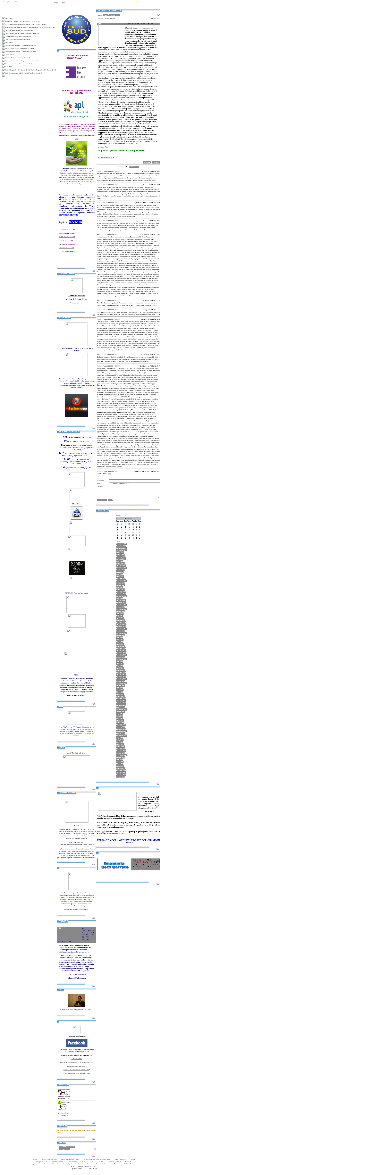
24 (121, 535)
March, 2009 (120, 768)
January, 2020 (120, 559)
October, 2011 (120, 707)
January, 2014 (120, 650)
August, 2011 (120, 711)
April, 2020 (119, 552)
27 (121, 524)
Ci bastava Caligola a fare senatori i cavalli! (77, 1073)
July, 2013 (119, 661)
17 (121, 532)
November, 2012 (121, 679)
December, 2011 (121, 703)
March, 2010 (120, 746)
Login (56, 2)
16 (117, 532)
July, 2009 (119, 759)
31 (136, 524)
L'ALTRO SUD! (76, 1059)
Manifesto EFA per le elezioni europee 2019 (97, 1159)
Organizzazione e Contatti (75, 1164)
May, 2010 (119, 742)
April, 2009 (119, 766)
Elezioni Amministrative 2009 (87, 1166)
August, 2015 (120, 611)
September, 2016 (121, 596)
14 (136, 529)
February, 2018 (121, 578)
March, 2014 (120, 646)
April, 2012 (119, 694)
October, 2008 (120, 777)
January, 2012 (120, 701)
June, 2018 (119, 572)
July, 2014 (119, 637)
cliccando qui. (84, 1051)
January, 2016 (120, 600)
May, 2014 (119, 642)
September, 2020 (121, 550)
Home (133, 7)
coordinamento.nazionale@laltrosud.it (76, 909)
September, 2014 (121, 633)
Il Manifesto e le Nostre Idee (49, 1159)
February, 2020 (121, 557)
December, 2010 (121, 729)
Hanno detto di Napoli (114, 1162)
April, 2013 (119, 668)
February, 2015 (121, 622)
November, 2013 (121, 655)
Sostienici (107, 1164)
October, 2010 (120, 733)
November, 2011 (121, 705)
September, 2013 (121, 659)
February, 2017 (121, 592)
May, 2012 (119, 692)
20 (133, 532)
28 (125, 524)
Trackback (156, 162)
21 (136, 532)
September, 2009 (121, 755)
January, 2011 (120, 727)
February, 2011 (121, 724)
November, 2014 (121, 629)
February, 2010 (121, 748)
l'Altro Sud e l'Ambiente (97, 1162)
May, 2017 (119, 587)
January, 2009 (120, 772)
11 (125, 529)
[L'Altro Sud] (76, 48)
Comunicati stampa (72, 1162)
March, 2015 (120, 620)
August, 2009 (120, 757)
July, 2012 (119, 687)
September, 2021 (121, 544)
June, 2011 (119, 716)
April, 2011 (119, 720)
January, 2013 (120, 674)
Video (84, 1162)
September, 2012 (121, 683)
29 (129, 524)
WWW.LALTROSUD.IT (106, 158)
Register (62, 2)
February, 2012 (121, 698)
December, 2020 (121, 546)
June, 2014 (119, 639)
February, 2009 (121, 770)
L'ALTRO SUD (64, 1149)
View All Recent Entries (67, 1147)
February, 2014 (121, 648)
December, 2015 (121, 602)
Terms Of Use (93, 1168)
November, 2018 (121, 568)
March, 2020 (120, 554)
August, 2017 (120, 585)
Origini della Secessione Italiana (70, 1159)
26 (117, 524)
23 (117, 535)
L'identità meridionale (120, 1159)
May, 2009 (119, 764)
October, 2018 (120, 570)
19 (129, 532)
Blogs (105, 15)
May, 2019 (119, 561)
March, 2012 (120, 696)
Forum (46, 1164)
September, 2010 (121, 735)
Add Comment (133, 167)
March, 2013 (120, 670)
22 (139, 532)
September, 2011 (121, 709)
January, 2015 (120, 624)
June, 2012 (119, 690)
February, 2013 (121, 672)
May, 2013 (119, 666)
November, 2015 (121, 605)
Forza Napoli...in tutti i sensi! (76, 1066)
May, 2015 (119, 615)
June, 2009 (119, 762)
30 (133, 524)
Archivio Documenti (58, 1164)
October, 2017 (120, 583)
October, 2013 (120, 657)
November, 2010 (121, 731)
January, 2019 (120, 565)
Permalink (147, 162)
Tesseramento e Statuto (93, 1164)
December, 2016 (121, 594)
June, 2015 (119, 613)
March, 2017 (120, 589)
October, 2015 (120, 607)
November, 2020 (121, 548)
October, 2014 (120, 631)
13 (133, 529)
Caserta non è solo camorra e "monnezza (76, 1070)
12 (129, 529)
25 (125, 535)
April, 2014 (119, 644)
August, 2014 (120, 635)
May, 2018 (119, 574)
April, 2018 (119, 576)
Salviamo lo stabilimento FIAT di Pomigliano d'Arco (76, 1062)
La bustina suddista (57, 1162)
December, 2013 (121, 653)
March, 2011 (120, 722)
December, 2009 (121, 751)
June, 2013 (119, 663)
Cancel (111, 500)
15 (139, 529)
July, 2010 (119, 738)
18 (125, 532)
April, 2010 (119, 744)
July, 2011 (119, 714)
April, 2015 (119, 618)
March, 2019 (120, 563)
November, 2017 (121, 581)
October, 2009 (120, 753)
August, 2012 (120, 685)
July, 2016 (119, 598)
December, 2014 (121, 626)
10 (121, 529)
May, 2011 (119, 718)
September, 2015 (121, 609)
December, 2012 (121, 677)
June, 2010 (119, 740)
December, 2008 (121, 775)
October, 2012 (120, 681)
